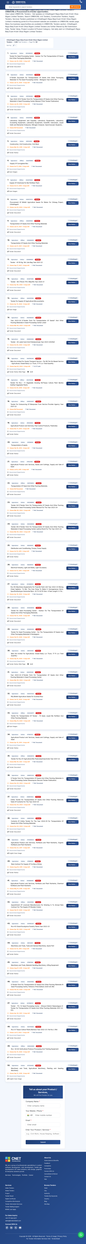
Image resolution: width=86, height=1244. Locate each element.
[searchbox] (43, 1133)
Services (8, 1175)
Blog (45, 1201)
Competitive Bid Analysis (12, 1201)
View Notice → (72, 57)
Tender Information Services (13, 1204)
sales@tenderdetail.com (13, 1220)
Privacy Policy (62, 1236)
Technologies (16, 1175)
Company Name (33, 1101)
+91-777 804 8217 (11, 1218)
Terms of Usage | (52, 1236)
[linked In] (11, 1227)
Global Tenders (9, 1190)
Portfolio (24, 1175)
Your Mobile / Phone (34, 1111)
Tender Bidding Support (12, 1206)
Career (31, 1175)
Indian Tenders (9, 1188)
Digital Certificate (10, 1198)
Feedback (47, 1163)
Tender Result (9, 1196)
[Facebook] (7, 1227)
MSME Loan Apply (10, 1209)
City (45, 1190)
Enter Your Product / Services (38, 1130)
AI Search (76, 7)
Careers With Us (49, 1171)
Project (7, 1193)
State (45, 1188)
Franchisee (47, 1168)
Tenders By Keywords (50, 1196)
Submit (43, 1142)
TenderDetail (56, 1238)
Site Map (47, 1204)
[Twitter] (15, 1227)
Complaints (47, 1166)
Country (46, 1198)
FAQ (45, 1179)
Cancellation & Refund (50, 1174)
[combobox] (43, 1134)
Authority (47, 1193)
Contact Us (47, 1176)
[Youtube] (20, 1227)
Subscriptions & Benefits (51, 1160)
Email (28, 1120)
